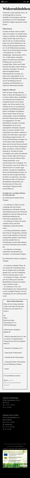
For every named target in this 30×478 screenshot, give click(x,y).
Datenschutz (11, 448)
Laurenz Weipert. (19, 446)
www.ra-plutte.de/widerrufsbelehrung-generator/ (12, 382)
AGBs (16, 448)
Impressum (5, 448)
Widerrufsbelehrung (22, 448)
